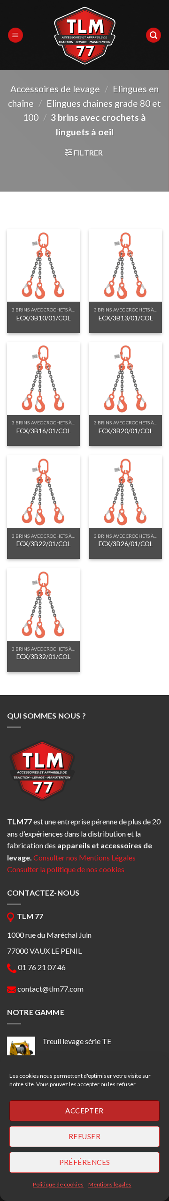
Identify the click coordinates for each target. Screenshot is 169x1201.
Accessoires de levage (55, 88)
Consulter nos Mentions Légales (84, 857)
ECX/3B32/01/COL (43, 656)
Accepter (84, 1110)
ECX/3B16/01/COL (43, 431)
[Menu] (15, 35)
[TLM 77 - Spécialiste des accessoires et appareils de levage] (84, 35)
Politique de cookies (58, 1184)
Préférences (84, 1162)
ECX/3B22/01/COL (43, 544)
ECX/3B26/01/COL (126, 544)
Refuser (84, 1136)
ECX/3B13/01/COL (126, 318)
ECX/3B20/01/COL (126, 431)
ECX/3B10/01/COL (43, 318)
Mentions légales (109, 1184)
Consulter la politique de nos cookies (65, 869)
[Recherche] (153, 35)
